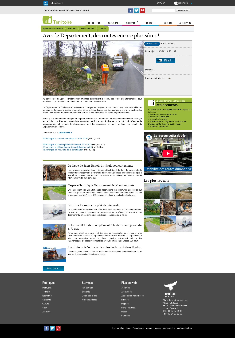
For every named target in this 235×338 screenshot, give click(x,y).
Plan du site (138, 328)
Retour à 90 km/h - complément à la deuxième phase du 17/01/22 (105, 227)
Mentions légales (153, 328)
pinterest (142, 10)
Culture (150, 23)
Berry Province (128, 308)
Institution (46, 288)
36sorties (125, 288)
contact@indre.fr (170, 308)
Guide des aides (89, 296)
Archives (185, 23)
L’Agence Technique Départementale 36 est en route (101, 185)
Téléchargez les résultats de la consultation (63, 150)
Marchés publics (89, 300)
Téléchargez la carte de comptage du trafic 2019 (65, 138)
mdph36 (125, 304)
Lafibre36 (125, 316)
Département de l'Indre (52, 28)
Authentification (184, 328)
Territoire (62, 22)
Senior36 (86, 292)
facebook (130, 10)
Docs (163, 44)
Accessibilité (169, 328)
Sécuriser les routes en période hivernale (93, 205)
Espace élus (118, 328)
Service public (152, 44)
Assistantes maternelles (132, 296)
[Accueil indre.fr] (47, 20)
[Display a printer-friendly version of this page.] (169, 78)
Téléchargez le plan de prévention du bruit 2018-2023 (67, 144)
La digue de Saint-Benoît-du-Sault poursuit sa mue (100, 165)
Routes (103, 28)
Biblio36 (125, 300)
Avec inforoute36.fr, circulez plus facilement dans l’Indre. (104, 247)
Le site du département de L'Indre (66, 10)
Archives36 (126, 292)
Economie (113, 23)
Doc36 (124, 312)
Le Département (56, 3)
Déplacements (87, 28)
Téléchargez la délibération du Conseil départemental (67, 147)
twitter (136, 10)
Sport (168, 23)
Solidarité (131, 23)
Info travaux (87, 288)
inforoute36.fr (65, 132)
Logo (128, 328)
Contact (161, 3)
